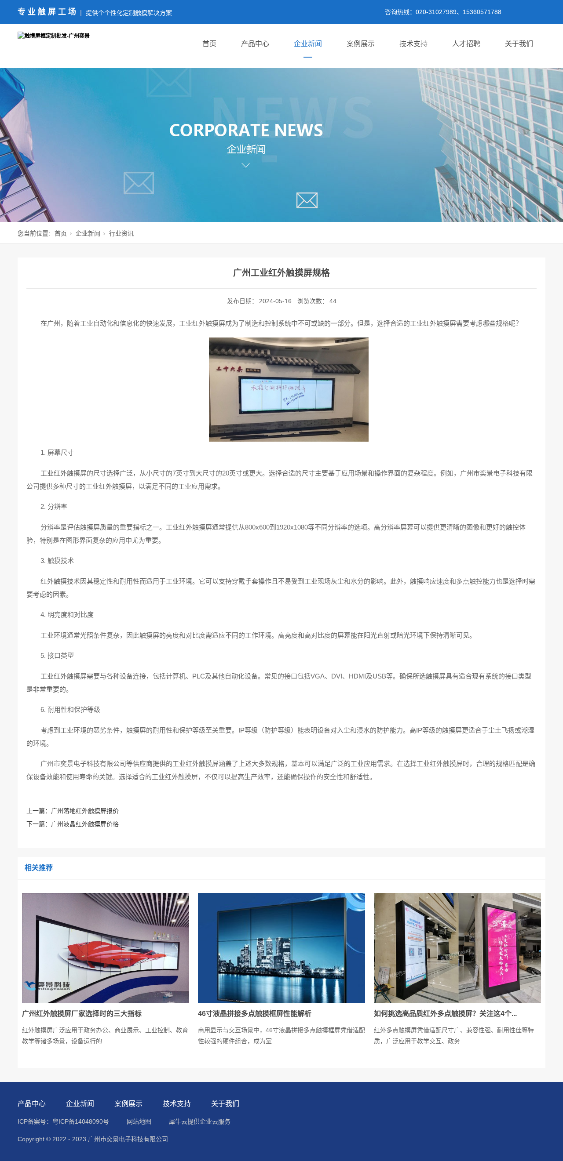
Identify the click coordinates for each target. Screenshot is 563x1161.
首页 (209, 43)
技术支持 (413, 43)
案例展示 (361, 43)
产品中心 (255, 43)
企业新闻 (308, 43)
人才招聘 (466, 43)
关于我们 (519, 43)
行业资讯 (121, 233)
